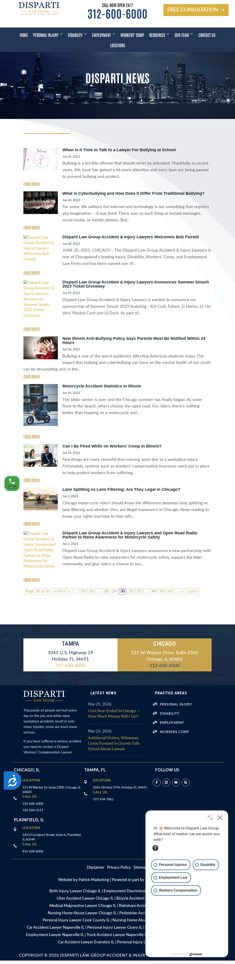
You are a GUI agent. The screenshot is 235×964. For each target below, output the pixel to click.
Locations (117, 45)
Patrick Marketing (93, 880)
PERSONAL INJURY (176, 704)
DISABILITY (169, 713)
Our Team (182, 35)
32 (139, 591)
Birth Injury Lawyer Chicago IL (75, 891)
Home (24, 35)
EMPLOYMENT (172, 723)
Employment (101, 35)
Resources (157, 35)
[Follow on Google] (186, 782)
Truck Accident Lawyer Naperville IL (117, 935)
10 (83, 591)
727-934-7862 (103, 799)
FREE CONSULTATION (192, 9)
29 (114, 591)
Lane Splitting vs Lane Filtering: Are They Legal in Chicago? (121, 489)
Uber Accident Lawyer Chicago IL (85, 898)
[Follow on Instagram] (166, 782)
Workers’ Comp (132, 35)
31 (131, 591)
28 (106, 591)
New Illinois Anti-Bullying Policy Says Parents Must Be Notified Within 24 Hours (133, 340)
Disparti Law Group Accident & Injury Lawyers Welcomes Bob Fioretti (130, 237)
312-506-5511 (32, 810)
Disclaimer (97, 867)
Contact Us (207, 35)
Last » (193, 591)
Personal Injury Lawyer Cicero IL (114, 927)
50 (162, 591)
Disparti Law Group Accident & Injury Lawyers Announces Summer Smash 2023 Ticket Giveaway (135, 284)
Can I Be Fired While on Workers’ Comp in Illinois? (112, 446)
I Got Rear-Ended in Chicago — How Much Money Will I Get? (114, 713)
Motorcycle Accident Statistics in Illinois (101, 386)
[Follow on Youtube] (176, 782)
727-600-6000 (70, 665)
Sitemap (140, 867)
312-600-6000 (117, 13)
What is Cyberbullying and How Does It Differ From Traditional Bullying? (133, 193)
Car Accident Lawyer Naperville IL (55, 927)
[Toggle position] (210, 817)
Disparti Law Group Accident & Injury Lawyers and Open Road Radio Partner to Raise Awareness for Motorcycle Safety (129, 535)
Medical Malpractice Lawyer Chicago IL (82, 906)
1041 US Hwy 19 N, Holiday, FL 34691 (120, 787)
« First (59, 591)
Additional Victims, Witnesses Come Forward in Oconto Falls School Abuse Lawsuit (114, 743)
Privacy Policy (119, 867)
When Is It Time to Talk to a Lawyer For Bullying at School (119, 150)
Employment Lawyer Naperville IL (55, 935)
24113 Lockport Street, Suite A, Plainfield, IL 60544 (51, 837)
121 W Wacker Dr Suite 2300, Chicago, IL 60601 (51, 789)
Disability (75, 35)
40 (153, 591)
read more (31, 183)
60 (170, 591)
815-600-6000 (32, 851)
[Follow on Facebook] (157, 782)
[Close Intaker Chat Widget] (220, 817)
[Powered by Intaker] (196, 954)
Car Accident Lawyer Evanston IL (86, 942)
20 (91, 591)
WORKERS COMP (174, 732)
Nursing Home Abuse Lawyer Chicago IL (82, 913)
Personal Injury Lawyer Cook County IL (76, 920)
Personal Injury (45, 35)
